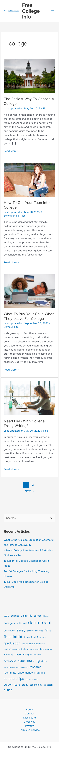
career (37, 615)
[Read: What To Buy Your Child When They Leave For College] (29, 290)
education (9, 630)
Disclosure (29, 717)
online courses (9, 667)
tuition (8, 690)
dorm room (39, 622)
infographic (34, 649)
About (29, 709)
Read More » (11, 151)
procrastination (22, 667)
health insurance (12, 649)
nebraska (37, 654)
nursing (33, 660)
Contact (29, 713)
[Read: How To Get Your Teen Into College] (29, 179)
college (8, 623)
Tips (45, 108)
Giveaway (29, 721)
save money (25, 672)
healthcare (39, 643)
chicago (46, 616)
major (18, 654)
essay (20, 630)
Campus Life (11, 326)
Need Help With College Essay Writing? (24, 423)
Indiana (24, 649)
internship (8, 654)
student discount (32, 679)
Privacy (29, 725)
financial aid (13, 637)
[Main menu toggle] (52, 11)
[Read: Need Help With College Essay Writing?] (29, 398)
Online (44, 661)
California (26, 615)
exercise (39, 630)
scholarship (39, 673)
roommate (10, 672)
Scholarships (11, 215)
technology (36, 684)
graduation (12, 643)
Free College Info (31, 11)
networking (10, 661)
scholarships (14, 679)
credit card (20, 623)
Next (29, 490)
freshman (41, 637)
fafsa (48, 630)
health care (27, 643)
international (46, 649)
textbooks (48, 685)
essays (30, 630)
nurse (21, 661)
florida (27, 637)
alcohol (6, 616)
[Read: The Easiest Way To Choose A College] (29, 75)
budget (15, 615)
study (25, 684)
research (35, 667)
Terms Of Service (29, 729)
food (33, 637)
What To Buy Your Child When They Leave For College (29, 316)
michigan (27, 654)
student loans (12, 684)
